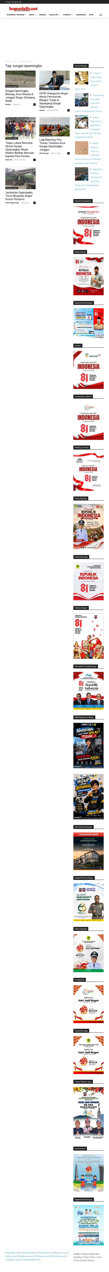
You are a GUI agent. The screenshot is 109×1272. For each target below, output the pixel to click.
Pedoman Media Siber (90, 1254)
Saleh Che (8, 160)
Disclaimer (78, 1257)
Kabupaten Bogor (11, 86)
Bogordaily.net (12, 1252)
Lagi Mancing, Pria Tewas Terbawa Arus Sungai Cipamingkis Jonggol (52, 144)
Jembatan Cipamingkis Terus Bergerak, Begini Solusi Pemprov (19, 196)
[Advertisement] (54, 37)
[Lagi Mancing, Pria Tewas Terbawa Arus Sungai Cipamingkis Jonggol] (54, 127)
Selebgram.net (46, 1252)
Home (7, 61)
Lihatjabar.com (12, 1259)
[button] (100, 15)
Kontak (83, 1260)
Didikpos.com (42, 1256)
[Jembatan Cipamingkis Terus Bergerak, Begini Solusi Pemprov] (20, 178)
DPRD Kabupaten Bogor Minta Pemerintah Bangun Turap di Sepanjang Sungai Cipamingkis (53, 100)
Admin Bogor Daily (12, 203)
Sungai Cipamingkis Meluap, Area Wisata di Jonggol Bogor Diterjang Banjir (20, 95)
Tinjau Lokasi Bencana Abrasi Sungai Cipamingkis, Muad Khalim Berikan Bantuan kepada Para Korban (19, 149)
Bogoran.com (61, 1252)
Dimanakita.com (58, 1256)
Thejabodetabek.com (30, 1259)
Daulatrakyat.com (26, 1256)
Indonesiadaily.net (29, 1252)
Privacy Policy (89, 1257)
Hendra (8, 104)
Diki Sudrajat (44, 153)
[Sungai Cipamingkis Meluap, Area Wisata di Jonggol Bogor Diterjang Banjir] (20, 79)
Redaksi (76, 1254)
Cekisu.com (10, 1256)
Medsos (90, 1260)
